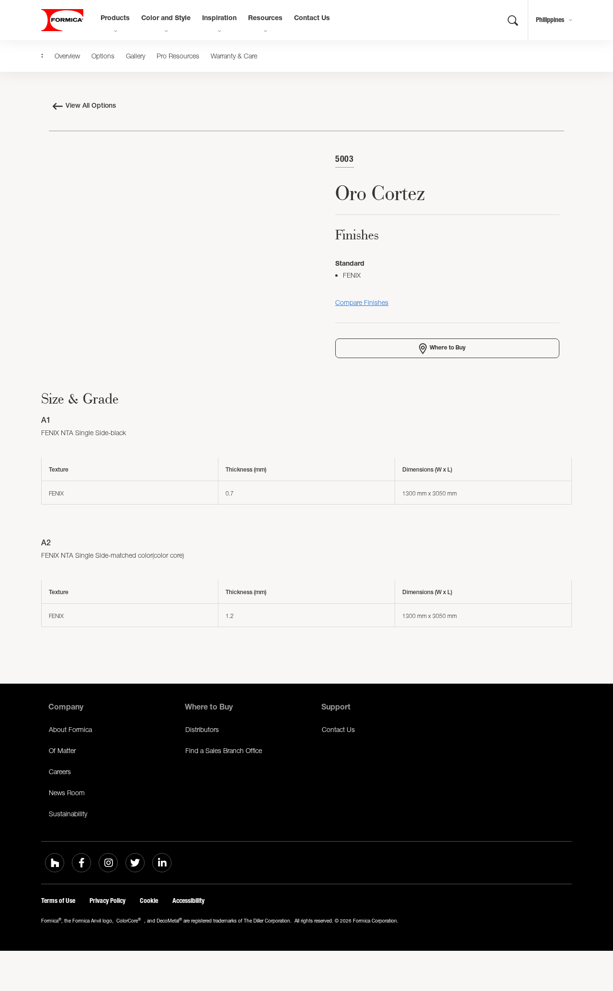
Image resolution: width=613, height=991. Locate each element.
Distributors (202, 729)
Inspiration (219, 18)
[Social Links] (54, 863)
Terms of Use (58, 901)
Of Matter (62, 750)
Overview (67, 56)
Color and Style (166, 18)
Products (115, 18)
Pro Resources (178, 56)
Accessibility (188, 901)
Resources (265, 18)
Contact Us (312, 18)
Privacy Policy (107, 901)
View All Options (91, 106)
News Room (67, 792)
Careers (60, 771)
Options (102, 56)
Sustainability (68, 814)
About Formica (70, 729)
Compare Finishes (361, 302)
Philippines (550, 20)
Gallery (135, 56)
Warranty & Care (234, 56)
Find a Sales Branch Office (223, 750)
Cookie (149, 901)
